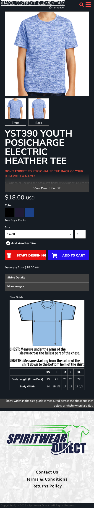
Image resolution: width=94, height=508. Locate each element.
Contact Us (47, 472)
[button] (81, 4)
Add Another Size (23, 243)
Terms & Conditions (47, 479)
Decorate (11, 267)
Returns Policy (47, 486)
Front (15, 123)
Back (38, 123)
